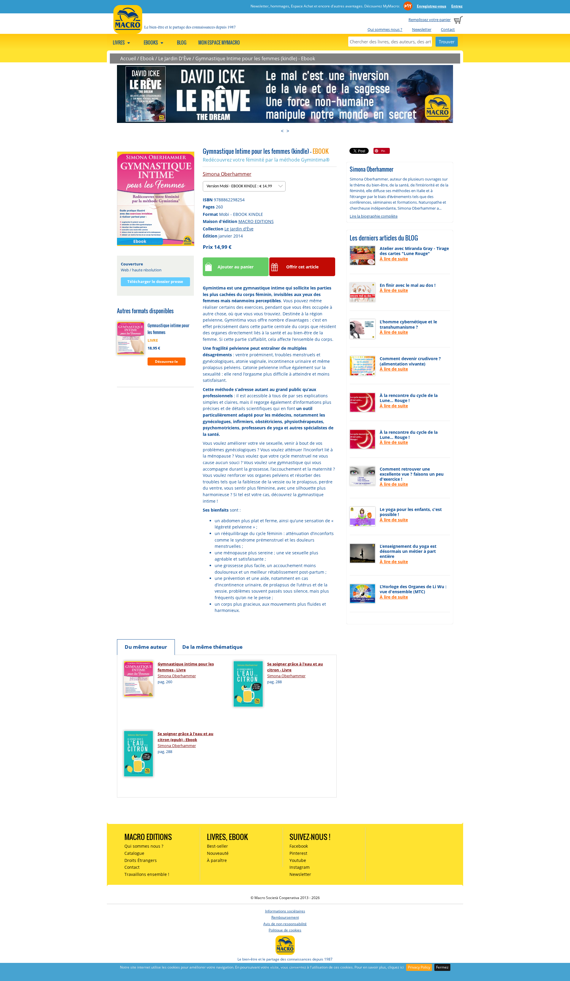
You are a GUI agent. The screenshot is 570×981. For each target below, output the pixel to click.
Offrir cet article (302, 267)
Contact (448, 29)
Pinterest (298, 853)
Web (125, 270)
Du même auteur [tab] (146, 646)
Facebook (298, 846)
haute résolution (147, 270)
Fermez (442, 967)
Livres (119, 42)
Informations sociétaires (285, 911)
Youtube (297, 860)
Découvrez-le (166, 361)
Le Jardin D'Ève (174, 58)
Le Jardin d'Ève (239, 229)
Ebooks (151, 42)
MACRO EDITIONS (256, 221)
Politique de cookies (285, 930)
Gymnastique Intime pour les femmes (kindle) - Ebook (255, 58)
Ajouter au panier (236, 267)
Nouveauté (218, 853)
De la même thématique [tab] (212, 646)
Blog (181, 42)
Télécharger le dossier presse (155, 281)
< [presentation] (282, 131)
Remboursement (285, 917)
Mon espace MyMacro (219, 42)
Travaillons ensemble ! (146, 874)
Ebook (147, 58)
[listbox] (244, 186)
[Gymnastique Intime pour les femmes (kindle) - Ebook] (155, 198)
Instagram (299, 867)
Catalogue (134, 853)
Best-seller (217, 846)
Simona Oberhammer (227, 174)
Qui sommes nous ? (385, 29)
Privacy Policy (419, 967)
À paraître (217, 860)
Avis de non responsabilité (285, 923)
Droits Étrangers (140, 860)
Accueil (128, 58)
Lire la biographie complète (374, 216)
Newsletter (421, 29)
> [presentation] (287, 131)
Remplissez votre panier (429, 19)
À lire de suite (394, 259)
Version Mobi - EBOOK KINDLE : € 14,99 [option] (240, 186)
